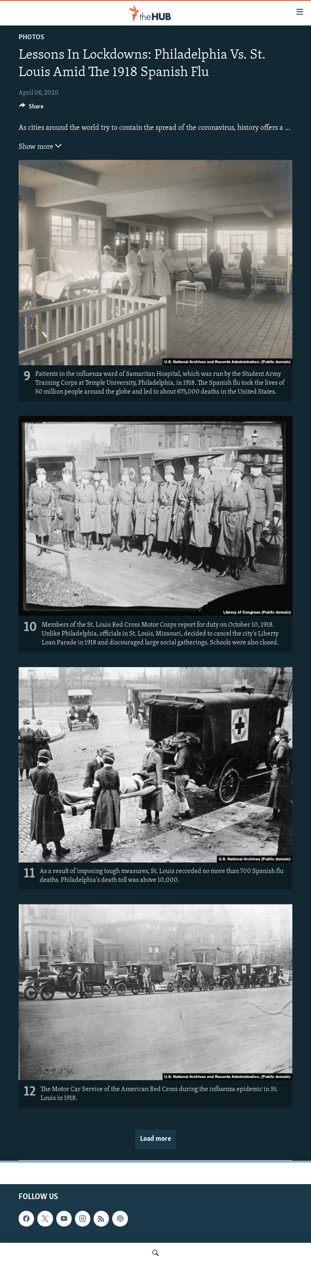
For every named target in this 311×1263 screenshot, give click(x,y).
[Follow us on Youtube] (64, 1219)
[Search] (155, 1253)
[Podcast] (120, 1219)
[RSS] (101, 1219)
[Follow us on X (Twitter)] (45, 1219)
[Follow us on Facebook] (26, 1219)
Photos (31, 37)
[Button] (31, 108)
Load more (155, 1139)
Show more (37, 147)
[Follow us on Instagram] (82, 1219)
